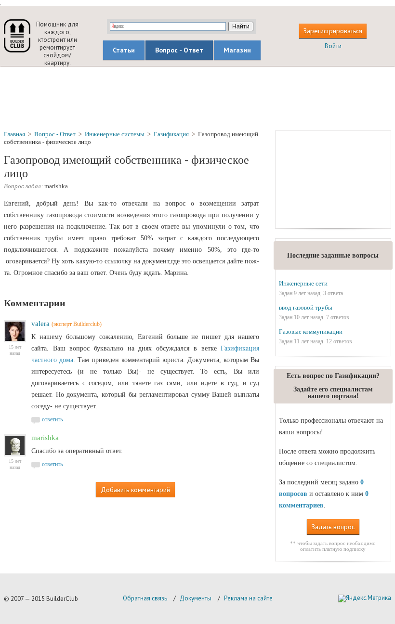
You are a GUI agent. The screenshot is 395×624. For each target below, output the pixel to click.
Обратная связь (145, 598)
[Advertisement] (197, 97)
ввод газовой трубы (305, 307)
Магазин (237, 50)
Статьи (124, 50)
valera (40, 323)
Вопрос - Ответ (179, 50)
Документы (195, 598)
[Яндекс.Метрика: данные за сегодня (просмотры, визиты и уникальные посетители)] (364, 598)
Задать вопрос (333, 526)
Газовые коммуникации (310, 331)
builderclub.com (17, 35)
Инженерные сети (303, 283)
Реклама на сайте (248, 598)
